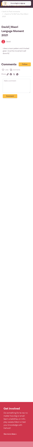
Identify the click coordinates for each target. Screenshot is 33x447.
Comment (10, 96)
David (8, 41)
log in (17, 3)
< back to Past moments (10, 11)
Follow (24, 64)
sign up (22, 3)
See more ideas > (10, 434)
